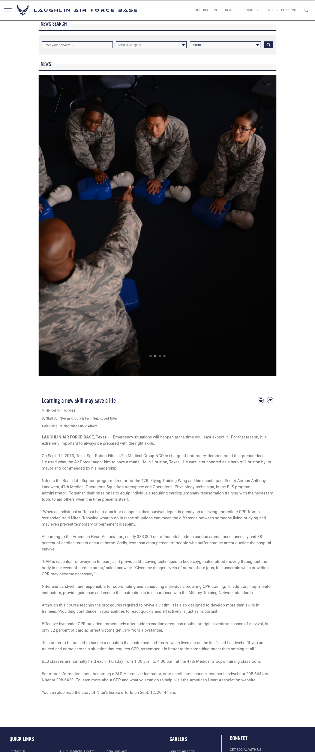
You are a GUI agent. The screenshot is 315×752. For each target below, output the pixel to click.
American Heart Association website (222, 680)
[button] (7, 10)
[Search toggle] (307, 10)
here (171, 692)
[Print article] (261, 400)
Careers (178, 738)
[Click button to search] (268, 44)
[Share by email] (270, 400)
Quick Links (21, 738)
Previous (50, 225)
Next (264, 225)
